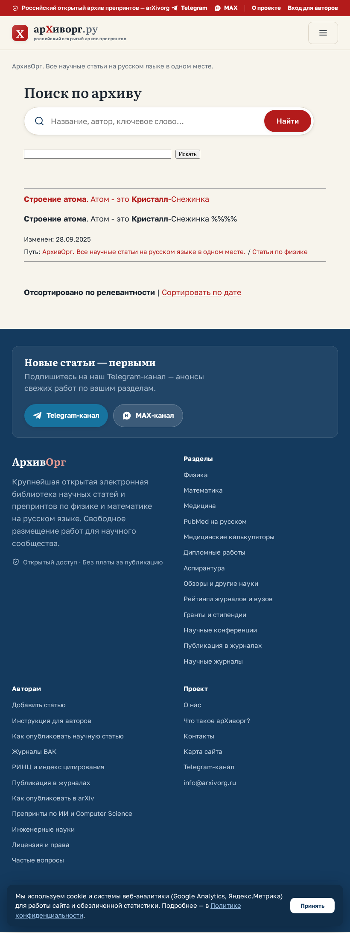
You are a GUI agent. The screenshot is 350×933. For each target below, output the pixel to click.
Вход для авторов (313, 7)
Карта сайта (203, 751)
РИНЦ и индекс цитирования (58, 767)
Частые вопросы (38, 860)
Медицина (200, 505)
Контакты (199, 736)
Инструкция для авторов (51, 720)
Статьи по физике (280, 251)
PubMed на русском (215, 521)
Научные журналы (213, 661)
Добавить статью (39, 705)
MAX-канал (155, 415)
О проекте (266, 7)
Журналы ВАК (34, 751)
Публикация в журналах (223, 645)
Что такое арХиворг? (217, 720)
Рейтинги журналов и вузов (228, 598)
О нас (192, 705)
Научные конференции (220, 630)
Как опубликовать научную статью (68, 736)
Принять (312, 905)
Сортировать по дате (201, 292)
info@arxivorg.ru (210, 782)
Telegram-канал (73, 415)
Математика (203, 490)
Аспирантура (204, 568)
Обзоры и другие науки (221, 583)
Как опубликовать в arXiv (53, 798)
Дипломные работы (214, 552)
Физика (196, 474)
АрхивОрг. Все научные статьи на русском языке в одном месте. (144, 251)
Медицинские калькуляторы (229, 536)
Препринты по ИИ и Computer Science (72, 813)
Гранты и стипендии (215, 614)
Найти (288, 121)
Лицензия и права (41, 844)
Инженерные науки (43, 829)
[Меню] (323, 33)
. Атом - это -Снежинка (116, 199)
